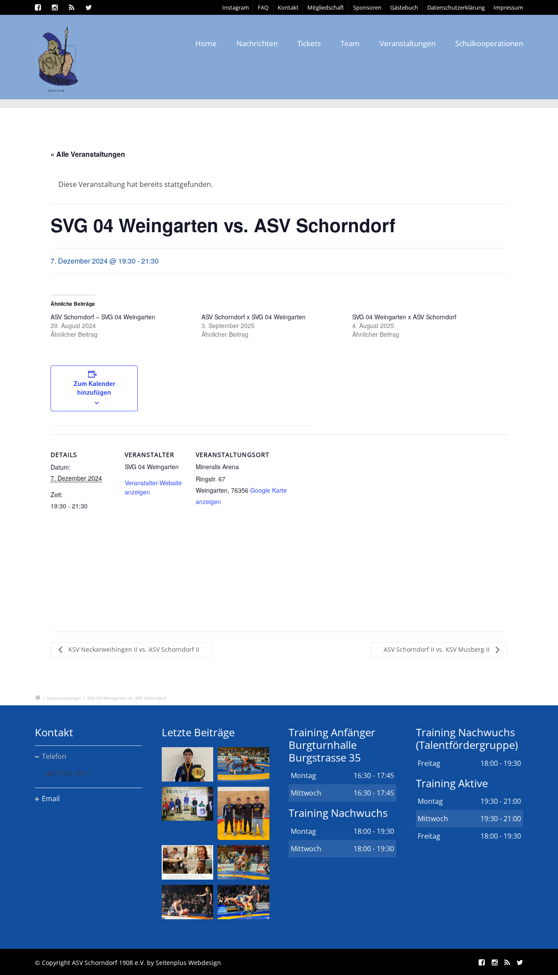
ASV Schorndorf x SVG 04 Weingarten (253, 316)
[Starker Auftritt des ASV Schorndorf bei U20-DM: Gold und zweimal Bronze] (243, 813)
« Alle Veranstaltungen (88, 154)
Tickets (309, 43)
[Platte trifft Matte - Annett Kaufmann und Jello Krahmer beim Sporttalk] (187, 862)
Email (51, 798)
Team (350, 43)
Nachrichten (257, 43)
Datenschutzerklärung (456, 7)
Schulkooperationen (489, 43)
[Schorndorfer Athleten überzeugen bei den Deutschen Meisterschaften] (187, 764)
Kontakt (288, 7)
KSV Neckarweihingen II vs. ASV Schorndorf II (133, 649)
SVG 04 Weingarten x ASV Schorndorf (404, 316)
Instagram (235, 7)
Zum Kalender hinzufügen (94, 387)
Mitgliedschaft (325, 7)
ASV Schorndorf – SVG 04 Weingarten (103, 316)
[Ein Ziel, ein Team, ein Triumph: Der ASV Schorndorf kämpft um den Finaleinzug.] (243, 902)
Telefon (54, 756)
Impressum (508, 7)
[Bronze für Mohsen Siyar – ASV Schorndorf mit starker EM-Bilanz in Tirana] (243, 764)
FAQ (263, 7)
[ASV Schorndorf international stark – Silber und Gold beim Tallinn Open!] (187, 804)
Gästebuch (404, 7)
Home (206, 43)
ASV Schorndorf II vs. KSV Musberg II (437, 649)
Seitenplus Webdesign (188, 962)
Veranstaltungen (408, 43)
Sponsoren (367, 7)
